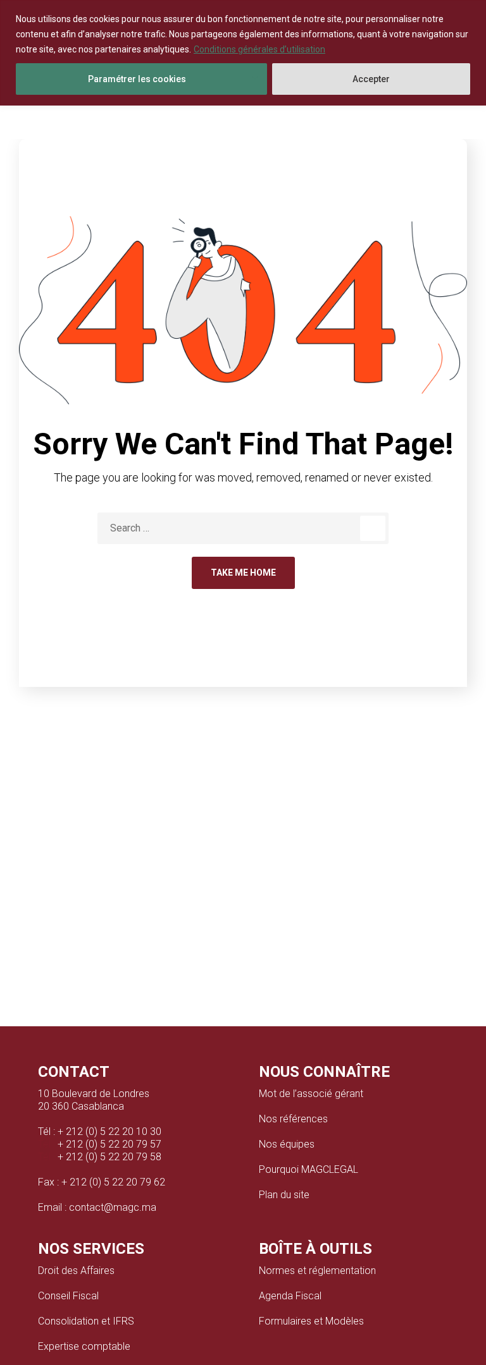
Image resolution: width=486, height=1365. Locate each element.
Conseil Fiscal (68, 1296)
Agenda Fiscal (290, 1296)
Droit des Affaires (76, 1271)
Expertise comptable (84, 1346)
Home (212, 135)
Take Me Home (243, 572)
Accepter (371, 79)
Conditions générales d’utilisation (259, 49)
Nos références (293, 1119)
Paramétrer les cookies (137, 79)
